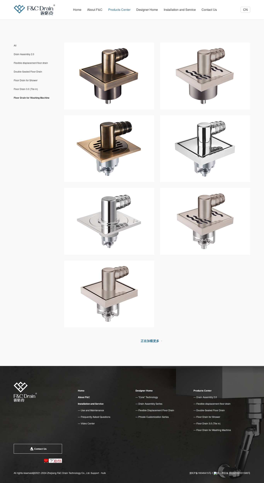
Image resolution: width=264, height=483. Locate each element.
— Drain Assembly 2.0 (205, 397)
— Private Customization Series (152, 416)
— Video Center (86, 423)
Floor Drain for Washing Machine (31, 97)
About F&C (94, 9)
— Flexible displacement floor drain (212, 403)
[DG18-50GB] (109, 221)
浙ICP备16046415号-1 (201, 472)
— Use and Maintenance (91, 410)
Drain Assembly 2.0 (24, 54)
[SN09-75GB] (205, 76)
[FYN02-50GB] (109, 294)
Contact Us (209, 9)
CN (245, 9)
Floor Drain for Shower (25, 80)
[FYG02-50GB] (205, 148)
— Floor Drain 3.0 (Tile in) (207, 423)
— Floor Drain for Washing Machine (212, 430)
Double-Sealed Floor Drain (28, 71)
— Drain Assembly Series (148, 403)
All (15, 45)
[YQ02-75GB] (109, 76)
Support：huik (98, 472)
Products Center (119, 9)
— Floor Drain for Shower (206, 416)
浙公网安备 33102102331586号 (233, 472)
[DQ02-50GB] (109, 148)
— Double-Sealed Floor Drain (209, 410)
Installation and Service (180, 9)
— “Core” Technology (146, 397)
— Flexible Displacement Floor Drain (154, 410)
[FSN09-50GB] (205, 221)
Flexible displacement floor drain (31, 62)
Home (77, 9)
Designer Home (147, 9)
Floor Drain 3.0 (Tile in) (26, 89)
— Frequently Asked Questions (94, 416)
